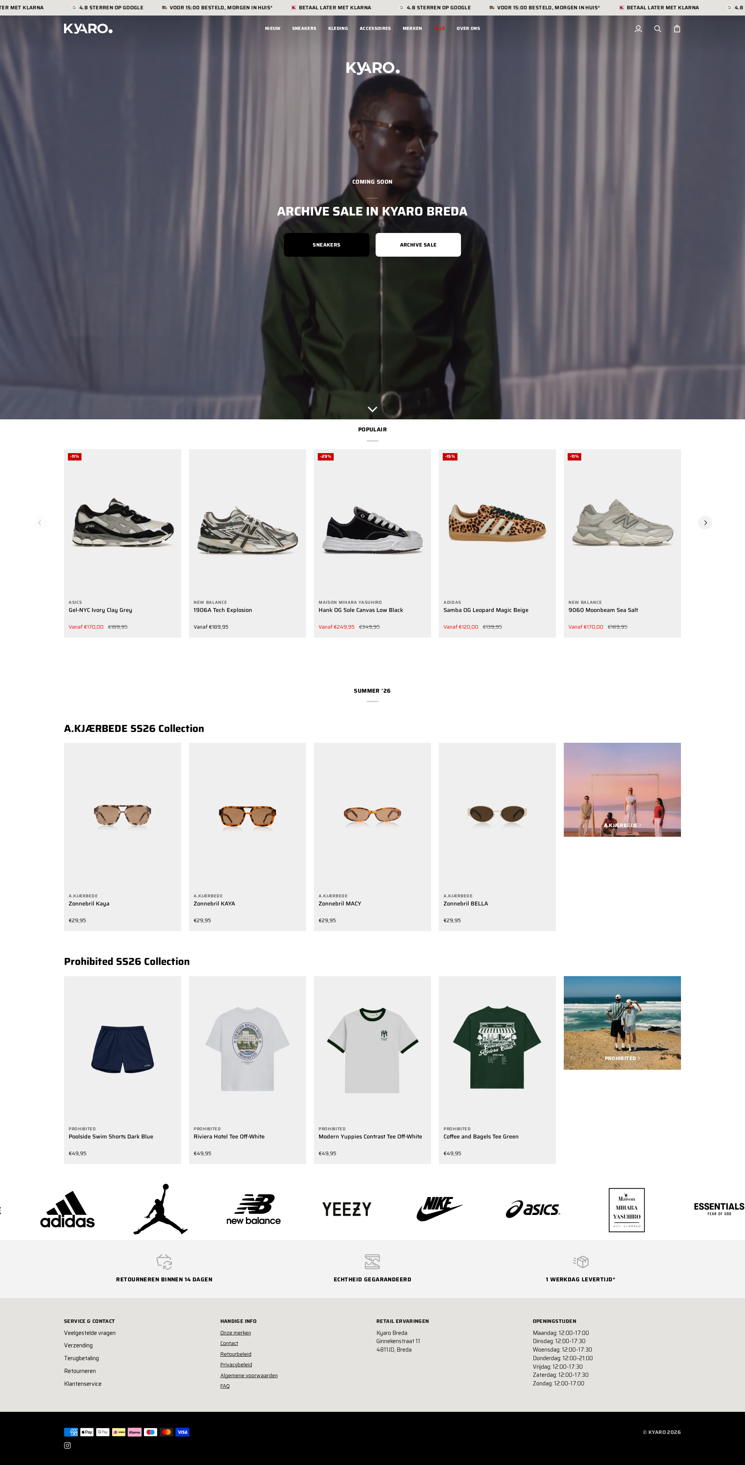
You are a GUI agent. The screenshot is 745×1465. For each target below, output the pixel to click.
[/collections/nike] (312, 1209)
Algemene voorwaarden (249, 1375)
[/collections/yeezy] (219, 1209)
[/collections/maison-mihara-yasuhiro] (498, 1209)
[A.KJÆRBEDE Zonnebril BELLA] (497, 816)
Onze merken (235, 1333)
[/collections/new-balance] (126, 1209)
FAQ (225, 1386)
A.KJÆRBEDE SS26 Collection (134, 728)
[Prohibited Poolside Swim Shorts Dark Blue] (122, 1049)
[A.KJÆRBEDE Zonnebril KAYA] (247, 816)
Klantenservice (83, 1384)
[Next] (705, 523)
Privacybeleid (236, 1365)
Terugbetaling (81, 1358)
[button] (304, 29)
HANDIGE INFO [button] (238, 1321)
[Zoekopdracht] (657, 29)
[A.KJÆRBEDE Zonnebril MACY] (372, 816)
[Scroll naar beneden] (372, 407)
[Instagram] (67, 1445)
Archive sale (418, 245)
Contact (229, 1343)
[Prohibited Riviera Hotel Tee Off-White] (247, 1049)
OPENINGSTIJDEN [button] (554, 1321)
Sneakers (326, 245)
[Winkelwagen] (677, 29)
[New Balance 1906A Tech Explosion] (247, 522)
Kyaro (657, 1432)
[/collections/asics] (405, 1209)
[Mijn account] (638, 29)
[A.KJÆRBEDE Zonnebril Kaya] (122, 816)
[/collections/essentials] (591, 1209)
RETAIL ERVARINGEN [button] (402, 1321)
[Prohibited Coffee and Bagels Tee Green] (497, 1049)
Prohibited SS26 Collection (127, 961)
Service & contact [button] (89, 1321)
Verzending (78, 1345)
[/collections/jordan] (32, 1209)
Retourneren (80, 1371)
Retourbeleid (235, 1354)
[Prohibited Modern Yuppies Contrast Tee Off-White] (372, 1049)
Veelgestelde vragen (90, 1333)
